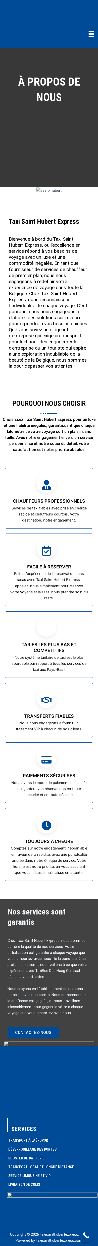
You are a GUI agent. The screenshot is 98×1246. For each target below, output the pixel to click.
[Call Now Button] (86, 1235)
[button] (91, 34)
